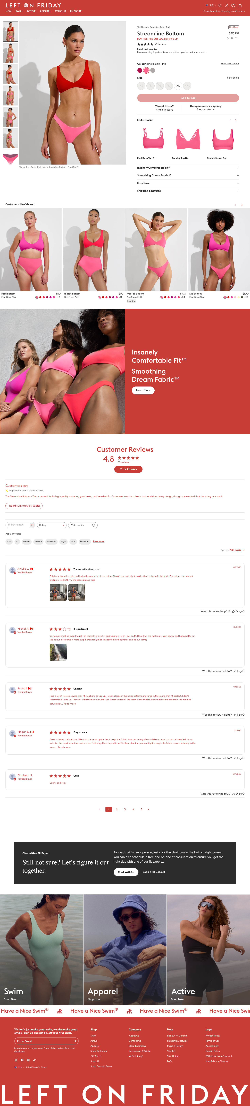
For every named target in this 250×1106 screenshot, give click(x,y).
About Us (134, 1036)
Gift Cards (95, 1056)
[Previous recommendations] (230, 120)
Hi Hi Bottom (8, 294)
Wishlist (171, 1051)
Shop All (94, 1061)
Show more (98, 541)
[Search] (220, 5)
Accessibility (212, 1046)
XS (40, 285)
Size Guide (233, 78)
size (9, 541)
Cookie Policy (213, 1051)
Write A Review (128, 469)
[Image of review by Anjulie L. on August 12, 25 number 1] (58, 592)
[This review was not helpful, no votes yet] (240, 611)
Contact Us (135, 1041)
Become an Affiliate (140, 1051)
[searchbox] (17, 525)
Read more (70, 704)
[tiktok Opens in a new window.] (34, 1060)
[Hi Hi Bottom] (31, 249)
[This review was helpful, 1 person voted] (235, 671)
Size (139, 78)
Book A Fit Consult (177, 1036)
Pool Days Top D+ (146, 158)
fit (17, 541)
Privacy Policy (50, 1048)
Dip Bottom (195, 294)
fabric (26, 541)
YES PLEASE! (75, 1041)
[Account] (226, 5)
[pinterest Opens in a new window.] (28, 1060)
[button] (10, 31)
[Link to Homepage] (33, 5)
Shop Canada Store (101, 1066)
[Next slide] (10, 163)
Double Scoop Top (217, 158)
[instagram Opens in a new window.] (16, 1060)
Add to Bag (188, 98)
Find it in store (164, 109)
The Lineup (142, 27)
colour (38, 541)
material (51, 541)
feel (73, 541)
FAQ (169, 1061)
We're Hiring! (136, 1056)
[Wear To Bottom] (156, 249)
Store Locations (137, 1046)
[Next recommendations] (235, 120)
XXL (117, 285)
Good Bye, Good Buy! (160, 27)
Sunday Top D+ (180, 158)
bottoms (84, 541)
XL (55, 285)
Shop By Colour (98, 1051)
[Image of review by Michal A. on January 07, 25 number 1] (58, 652)
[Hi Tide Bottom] (94, 249)
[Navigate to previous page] (100, 809)
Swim (93, 1036)
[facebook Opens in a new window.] (22, 1060)
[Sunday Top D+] (188, 139)
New (8, 11)
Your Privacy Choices (217, 1061)
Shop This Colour (230, 64)
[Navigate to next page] (149, 809)
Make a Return (175, 1046)
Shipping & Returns (177, 1041)
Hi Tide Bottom (72, 294)
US (211, 5)
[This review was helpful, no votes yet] (233, 611)
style (63, 541)
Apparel (94, 1046)
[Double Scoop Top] (223, 139)
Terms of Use (213, 1041)
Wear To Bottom (135, 294)
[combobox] (51, 525)
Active (93, 1041)
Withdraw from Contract (219, 1056)
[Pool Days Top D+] (153, 139)
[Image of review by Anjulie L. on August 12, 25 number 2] (76, 592)
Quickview (153, 149)
